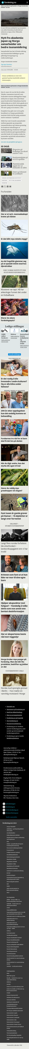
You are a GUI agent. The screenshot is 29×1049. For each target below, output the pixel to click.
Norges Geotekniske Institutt (14, 937)
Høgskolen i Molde (11, 859)
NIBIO (8, 886)
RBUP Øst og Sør (11, 975)
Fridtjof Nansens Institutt (13, 852)
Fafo (8, 841)
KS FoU (8, 873)
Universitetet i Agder (12, 1013)
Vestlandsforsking (11, 1030)
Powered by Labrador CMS (14, 1045)
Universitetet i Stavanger (13, 1022)
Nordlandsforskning (12, 935)
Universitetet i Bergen (12, 1015)
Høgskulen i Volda (11, 864)
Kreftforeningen (11, 875)
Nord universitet (11, 933)
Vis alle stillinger (14, 354)
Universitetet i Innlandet (13, 1017)
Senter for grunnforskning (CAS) (15, 986)
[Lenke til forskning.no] (12, 2)
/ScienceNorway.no (12, 813)
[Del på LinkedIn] (7, 186)
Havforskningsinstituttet (13, 857)
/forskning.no (10, 807)
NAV (8, 884)
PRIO (8, 973)
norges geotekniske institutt (11, 178)
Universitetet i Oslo (11, 1019)
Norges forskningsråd (12, 942)
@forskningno (10, 804)
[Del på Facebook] (2, 186)
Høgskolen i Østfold (12, 861)
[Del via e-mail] (10, 186)
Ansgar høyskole (11, 826)
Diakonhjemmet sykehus (13, 835)
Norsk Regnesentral (12, 951)
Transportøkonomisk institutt (14, 1008)
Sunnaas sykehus (11, 999)
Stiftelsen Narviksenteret (13, 997)
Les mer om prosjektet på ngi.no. (11, 142)
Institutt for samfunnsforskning (15, 870)
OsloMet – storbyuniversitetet (14, 966)
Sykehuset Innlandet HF (13, 1002)
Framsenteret (10, 850)
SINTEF (9, 984)
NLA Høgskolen (11, 897)
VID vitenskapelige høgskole (14, 1035)
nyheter (4, 183)
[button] (2, 331)
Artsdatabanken (11, 833)
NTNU (8, 907)
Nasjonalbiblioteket (12, 910)
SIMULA (9, 982)
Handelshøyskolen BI (12, 854)
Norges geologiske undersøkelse (15, 944)
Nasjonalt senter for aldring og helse (16, 916)
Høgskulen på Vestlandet (13, 866)
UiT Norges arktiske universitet (15, 1010)
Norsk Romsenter (11, 953)
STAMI (8, 993)
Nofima (9, 930)
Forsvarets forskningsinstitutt (14, 848)
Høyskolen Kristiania (12, 868)
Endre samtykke (11, 817)
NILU (8, 892)
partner (4, 180)
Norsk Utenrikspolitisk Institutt (15, 956)
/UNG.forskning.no (12, 810)
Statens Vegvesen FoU (12, 995)
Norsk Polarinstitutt (12, 949)
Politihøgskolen (11, 971)
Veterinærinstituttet (12, 1033)
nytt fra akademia (15, 180)
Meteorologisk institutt (13, 881)
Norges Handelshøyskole (13, 940)
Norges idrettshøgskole (13, 946)
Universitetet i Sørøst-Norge (14, 1024)
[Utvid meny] (27, 2)
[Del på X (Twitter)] (5, 186)
